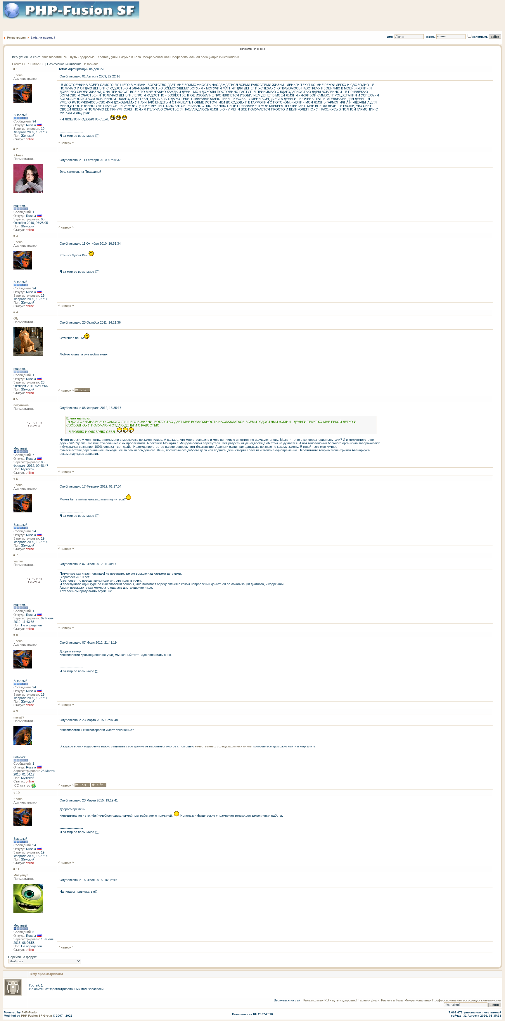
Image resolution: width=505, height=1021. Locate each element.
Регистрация (16, 37)
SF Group (45, 1015)
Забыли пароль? (43, 37)
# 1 (15, 69)
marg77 (18, 717)
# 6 (15, 479)
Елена (18, 75)
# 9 (15, 711)
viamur (18, 561)
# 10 (16, 792)
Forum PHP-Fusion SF (28, 64)
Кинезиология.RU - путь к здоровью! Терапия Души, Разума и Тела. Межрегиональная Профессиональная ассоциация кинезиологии (140, 57)
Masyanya (20, 875)
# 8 (15, 635)
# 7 (15, 555)
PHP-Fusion (30, 1012)
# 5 (15, 399)
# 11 (16, 869)
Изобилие (91, 64)
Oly (15, 318)
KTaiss (18, 155)
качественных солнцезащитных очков (223, 746)
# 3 (15, 236)
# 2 (15, 149)
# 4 (15, 312)
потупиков (21, 405)
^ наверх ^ (66, 143)
